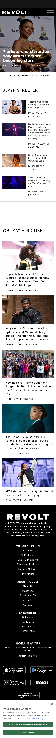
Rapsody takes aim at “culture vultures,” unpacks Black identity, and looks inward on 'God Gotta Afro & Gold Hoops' (27, 279)
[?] (14, 106)
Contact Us (28, 622)
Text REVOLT (28, 626)
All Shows (28, 550)
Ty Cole (12, 453)
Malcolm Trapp (16, 290)
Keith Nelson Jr (40, 144)
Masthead (28, 590)
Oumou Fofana (39, 113)
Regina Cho (37, 166)
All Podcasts (28, 555)
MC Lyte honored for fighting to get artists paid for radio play (29, 493)
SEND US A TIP (28, 656)
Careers (28, 605)
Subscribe (28, 617)
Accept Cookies (28, 733)
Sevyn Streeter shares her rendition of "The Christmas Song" (38, 158)
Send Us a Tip (28, 595)
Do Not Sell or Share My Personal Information (28, 724)
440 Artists (28, 573)
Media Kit (28, 600)
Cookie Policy (37, 718)
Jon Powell (38, 191)
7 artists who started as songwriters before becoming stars (38, 105)
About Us (28, 586)
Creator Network (28, 569)
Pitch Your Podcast (28, 564)
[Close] (52, 703)
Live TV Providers (28, 559)
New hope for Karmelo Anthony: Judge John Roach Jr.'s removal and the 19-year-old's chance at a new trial (29, 388)
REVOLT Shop (28, 631)
